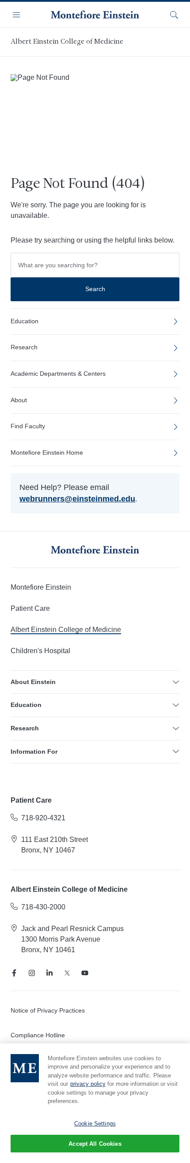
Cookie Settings (95, 1123)
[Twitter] (67, 972)
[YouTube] (84, 972)
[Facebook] (14, 972)
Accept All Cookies (94, 1144)
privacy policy (88, 1084)
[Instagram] (31, 972)
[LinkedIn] (49, 972)
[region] (95, 1103)
